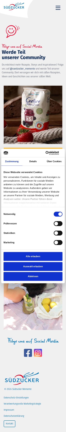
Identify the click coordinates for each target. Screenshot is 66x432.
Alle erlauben (33, 256)
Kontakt (9, 424)
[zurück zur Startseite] (14, 6)
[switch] (58, 223)
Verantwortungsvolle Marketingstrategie (22, 404)
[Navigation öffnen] (58, 7)
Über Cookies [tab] (54, 161)
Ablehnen (33, 276)
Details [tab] (33, 161)
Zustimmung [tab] (12, 161)
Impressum (9, 410)
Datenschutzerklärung (14, 416)
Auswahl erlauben (33, 266)
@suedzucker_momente (22, 68)
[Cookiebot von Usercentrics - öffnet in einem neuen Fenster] (49, 153)
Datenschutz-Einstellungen (16, 398)
